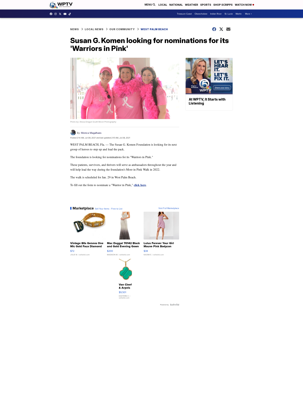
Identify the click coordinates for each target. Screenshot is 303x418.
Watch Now (243, 4)
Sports (205, 4)
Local (162, 4)
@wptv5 (70, 14)
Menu (149, 4)
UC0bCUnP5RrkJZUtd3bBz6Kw (66, 14)
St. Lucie (229, 13)
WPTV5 (52, 14)
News (74, 29)
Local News (94, 29)
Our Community (122, 29)
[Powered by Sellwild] (174, 305)
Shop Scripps (223, 4)
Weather (191, 4)
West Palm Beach (154, 29)
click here (140, 185)
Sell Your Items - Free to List (108, 209)
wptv (56, 14)
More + (248, 13)
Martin (239, 13)
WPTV (61, 14)
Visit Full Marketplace (168, 208)
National (176, 4)
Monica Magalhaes (91, 132)
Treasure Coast (184, 13)
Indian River (216, 13)
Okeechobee (201, 13)
